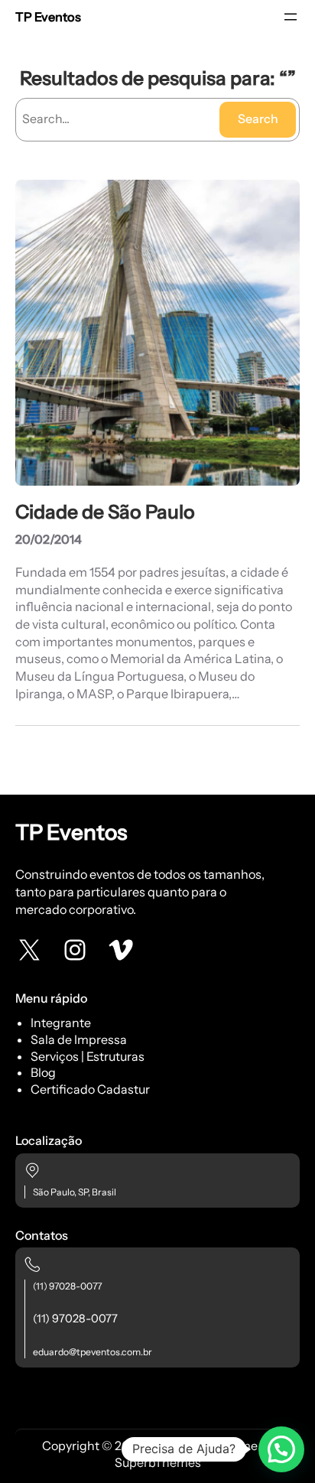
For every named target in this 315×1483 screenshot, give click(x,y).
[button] (281, 1449)
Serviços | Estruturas (88, 1056)
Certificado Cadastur (90, 1089)
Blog (43, 1072)
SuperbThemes (158, 1462)
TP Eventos (48, 16)
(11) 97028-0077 (67, 1286)
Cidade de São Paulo (105, 512)
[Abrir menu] (290, 17)
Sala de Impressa (79, 1039)
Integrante (61, 1022)
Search (258, 118)
